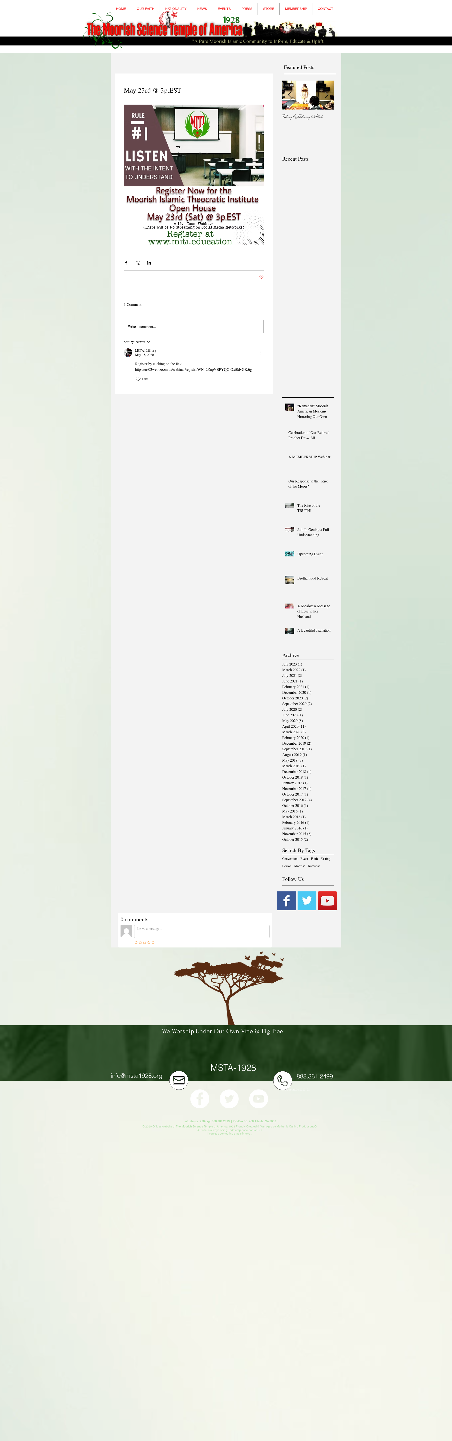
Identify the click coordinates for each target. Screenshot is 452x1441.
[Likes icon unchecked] (138, 379)
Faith (314, 858)
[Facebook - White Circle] (199, 1098)
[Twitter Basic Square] (307, 900)
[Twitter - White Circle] (229, 1098)
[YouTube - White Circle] (258, 1098)
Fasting (325, 858)
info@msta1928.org (136, 1075)
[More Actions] (261, 352)
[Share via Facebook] (126, 263)
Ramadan (314, 866)
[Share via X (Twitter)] (137, 263)
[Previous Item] (290, 95)
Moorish (299, 866)
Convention (290, 858)
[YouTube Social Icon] (327, 900)
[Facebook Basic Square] (286, 900)
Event (304, 858)
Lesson (286, 866)
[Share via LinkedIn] (149, 263)
